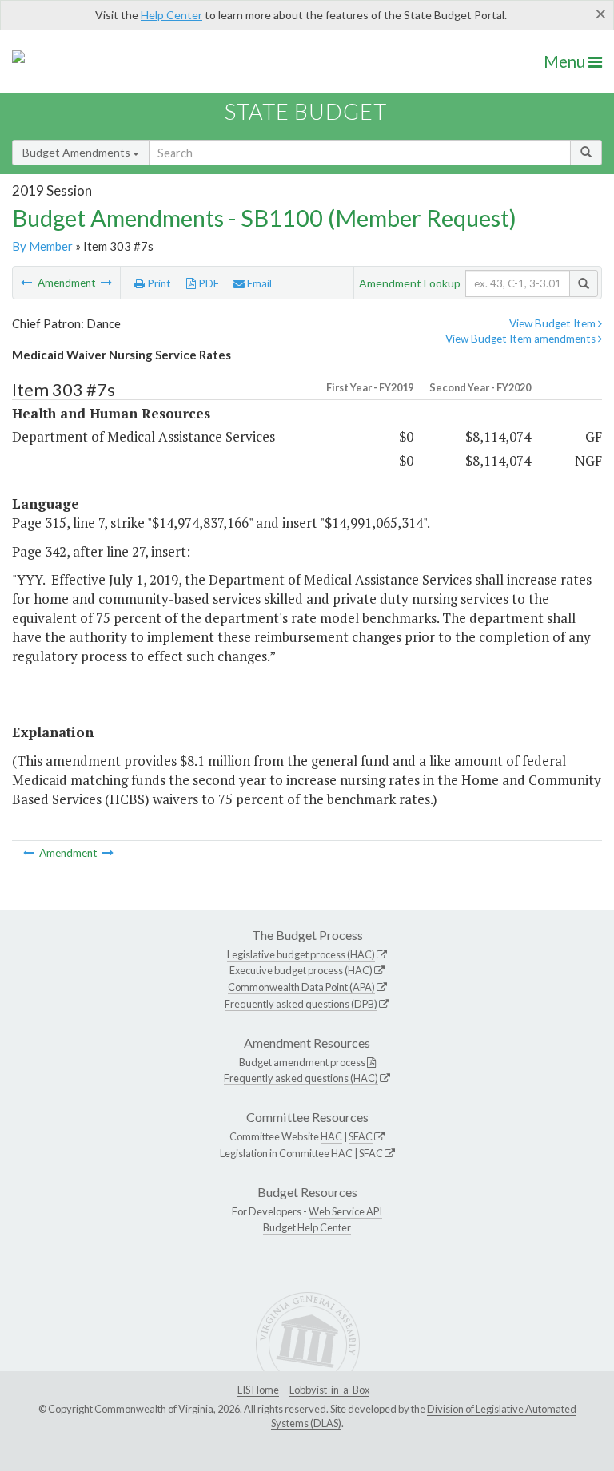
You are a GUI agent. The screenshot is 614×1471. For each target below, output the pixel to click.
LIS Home (258, 1389)
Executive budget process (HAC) (301, 970)
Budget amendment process (302, 1062)
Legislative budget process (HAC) (301, 954)
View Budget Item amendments (521, 338)
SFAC (361, 1136)
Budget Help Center (307, 1227)
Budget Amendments (77, 152)
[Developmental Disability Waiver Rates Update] (27, 282)
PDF (207, 283)
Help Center (171, 15)
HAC (331, 1136)
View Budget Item (553, 323)
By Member (42, 246)
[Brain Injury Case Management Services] (106, 282)
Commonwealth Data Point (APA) (301, 987)
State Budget (306, 111)
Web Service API (345, 1211)
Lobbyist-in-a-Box (329, 1389)
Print (158, 283)
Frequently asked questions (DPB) (301, 1003)
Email (258, 283)
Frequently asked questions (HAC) (301, 1078)
